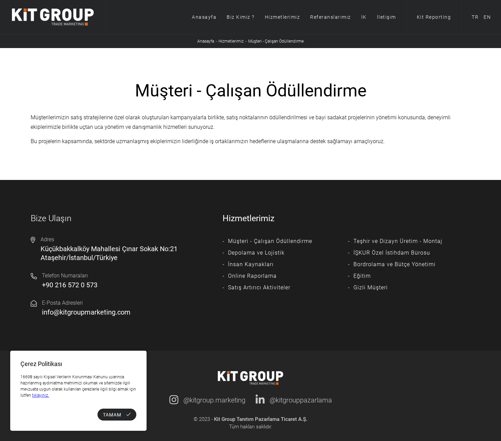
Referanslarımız (330, 17)
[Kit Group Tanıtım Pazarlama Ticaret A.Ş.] (53, 17)
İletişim (386, 17)
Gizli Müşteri (370, 287)
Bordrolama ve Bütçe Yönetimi (394, 264)
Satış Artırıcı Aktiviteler (259, 287)
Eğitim (362, 276)
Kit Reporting (434, 17)
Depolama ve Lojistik (256, 252)
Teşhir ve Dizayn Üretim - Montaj (397, 241)
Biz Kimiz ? (241, 17)
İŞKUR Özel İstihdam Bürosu (391, 252)
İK (364, 17)
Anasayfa (204, 17)
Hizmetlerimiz (282, 17)
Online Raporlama (252, 276)
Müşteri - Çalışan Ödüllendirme (270, 241)
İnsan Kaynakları (251, 264)
